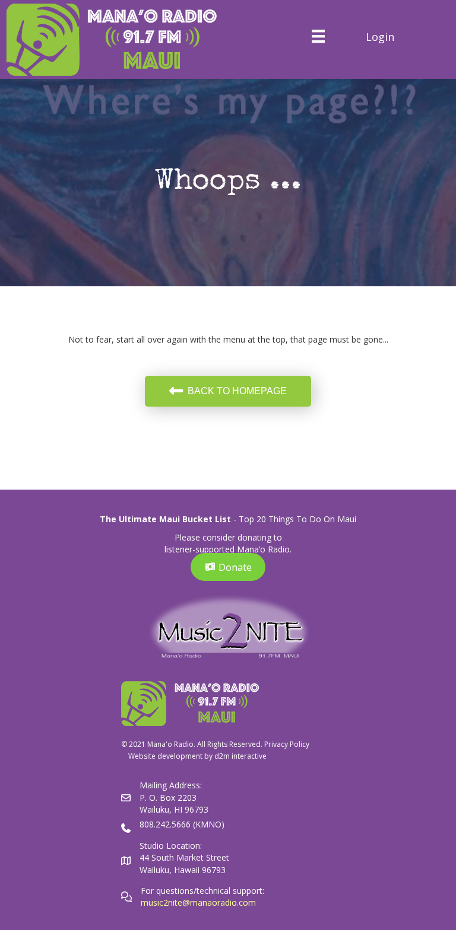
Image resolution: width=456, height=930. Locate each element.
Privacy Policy (286, 744)
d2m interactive (240, 756)
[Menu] (318, 36)
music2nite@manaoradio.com (198, 902)
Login (380, 37)
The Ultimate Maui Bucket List (165, 519)
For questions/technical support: (204, 890)
